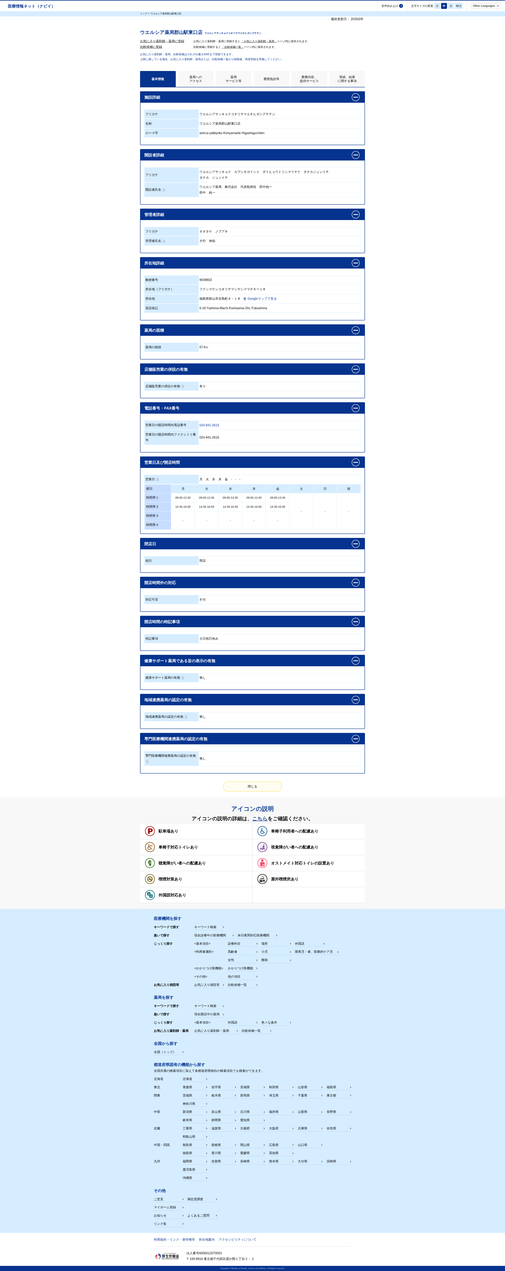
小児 (264, 951)
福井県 (274, 1111)
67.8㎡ (204, 347)
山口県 (302, 1145)
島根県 (216, 1145)
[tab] (158, 79)
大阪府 (274, 1128)
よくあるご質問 (198, 1215)
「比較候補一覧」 (233, 47)
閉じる (252, 786)
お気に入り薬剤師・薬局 (211, 1030)
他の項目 (234, 976)
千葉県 (302, 1095)
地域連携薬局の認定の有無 (164, 716)
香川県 (216, 1153)
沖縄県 (187, 1178)
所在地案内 (207, 1239)
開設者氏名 (153, 189)
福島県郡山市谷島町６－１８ (219, 298)
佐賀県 (216, 1161)
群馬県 (245, 1095)
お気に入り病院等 (207, 984)
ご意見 (158, 1199)
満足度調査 (195, 1199)
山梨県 (302, 1111)
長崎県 (245, 1161)
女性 (231, 960)
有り (202, 386)
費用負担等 (271, 79)
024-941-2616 (209, 437)
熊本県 (274, 1161)
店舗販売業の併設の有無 (162, 386)
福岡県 (187, 1161)
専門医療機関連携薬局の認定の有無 (170, 755)
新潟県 (187, 1111)
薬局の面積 (153, 347)
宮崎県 (331, 1161)
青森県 (187, 1087)
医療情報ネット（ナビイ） (31, 6)
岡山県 (245, 1145)
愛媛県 (245, 1153)
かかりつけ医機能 (240, 968)
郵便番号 (151, 280)
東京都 (331, 1095)
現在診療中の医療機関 (210, 935)
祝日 (148, 560)
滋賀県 (216, 1128)
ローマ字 (151, 133)
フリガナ (151, 114)
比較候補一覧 (237, 984)
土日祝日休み (208, 638)
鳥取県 (187, 1145)
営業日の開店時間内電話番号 (165, 425)
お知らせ (160, 1215)
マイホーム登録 (165, 1207)
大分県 (302, 1161)
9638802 (205, 280)
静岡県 (216, 1120)
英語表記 (151, 308)
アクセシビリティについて (237, 1239)
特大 (459, 5)
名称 (148, 123)
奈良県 (331, 1128)
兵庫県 (302, 1128)
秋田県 (274, 1087)
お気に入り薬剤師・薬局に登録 (162, 41)
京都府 (245, 1128)
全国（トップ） (165, 1052)
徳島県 (187, 1153)
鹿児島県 (189, 1169)
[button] (486, 5)
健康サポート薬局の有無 (162, 677)
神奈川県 (189, 1103)
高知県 (274, 1153)
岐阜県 (187, 1120)
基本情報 (158, 79)
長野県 (331, 1111)
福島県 (331, 1087)
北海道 (187, 1079)
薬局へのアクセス (195, 78)
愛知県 (245, 1120)
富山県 (216, 1111)
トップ (143, 13)
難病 (264, 960)
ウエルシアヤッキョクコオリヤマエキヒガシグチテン (237, 114)
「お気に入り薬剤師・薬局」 (259, 41)
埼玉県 (274, 1095)
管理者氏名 (153, 241)
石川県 (245, 1111)
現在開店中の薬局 (207, 1014)
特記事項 (151, 638)
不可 (202, 599)
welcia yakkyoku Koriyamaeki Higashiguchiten (232, 133)
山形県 (302, 1087)
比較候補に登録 (151, 47)
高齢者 (232, 951)
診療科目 (234, 943)
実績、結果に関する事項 (347, 78)
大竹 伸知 (207, 241)
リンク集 (160, 1223)
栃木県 (216, 1095)
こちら (260, 818)
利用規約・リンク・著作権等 (174, 1239)
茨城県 (187, 1095)
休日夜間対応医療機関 (253, 935)
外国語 (299, 943)
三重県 (187, 1128)
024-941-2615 (209, 425)
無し (202, 677)
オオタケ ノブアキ (213, 231)
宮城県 (245, 1087)
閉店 (202, 560)
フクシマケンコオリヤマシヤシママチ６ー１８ (232, 289)
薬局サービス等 (233, 78)
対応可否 (151, 599)
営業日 (150, 479)
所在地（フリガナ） (159, 289)
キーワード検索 (205, 927)
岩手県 (216, 1087)
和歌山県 (189, 1136)
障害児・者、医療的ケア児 (314, 951)
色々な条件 (269, 1022)
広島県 (274, 1145)
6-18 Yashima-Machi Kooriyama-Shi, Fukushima (233, 308)
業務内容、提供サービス (309, 78)
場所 (264, 943)
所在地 (150, 298)
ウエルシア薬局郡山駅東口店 (219, 123)
